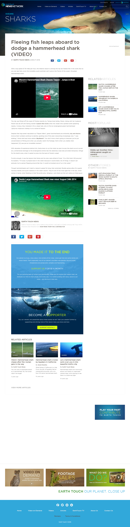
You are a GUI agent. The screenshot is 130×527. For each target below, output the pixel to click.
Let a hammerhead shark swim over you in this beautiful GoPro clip (70, 362)
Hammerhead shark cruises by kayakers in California (108, 98)
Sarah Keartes (42, 365)
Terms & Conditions (72, 516)
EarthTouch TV (81, 6)
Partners (57, 516)
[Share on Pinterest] (73, 60)
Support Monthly (47, 327)
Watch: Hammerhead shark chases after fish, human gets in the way (22, 362)
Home (39, 6)
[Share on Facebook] (53, 60)
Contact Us (103, 6)
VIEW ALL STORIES (113, 208)
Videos (62, 6)
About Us (93, 6)
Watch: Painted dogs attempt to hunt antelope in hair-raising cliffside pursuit (107, 189)
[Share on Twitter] (60, 60)
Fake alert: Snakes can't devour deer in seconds (107, 201)
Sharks (20, 19)
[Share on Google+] (67, 60)
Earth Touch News (21, 60)
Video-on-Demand (51, 6)
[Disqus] (49, 432)
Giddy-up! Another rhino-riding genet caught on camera (101, 152)
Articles (70, 6)
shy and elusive (75, 133)
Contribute (104, 2)
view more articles (20, 387)
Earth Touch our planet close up (12, 5)
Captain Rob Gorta (42, 123)
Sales (112, 2)
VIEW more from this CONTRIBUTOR (52, 226)
